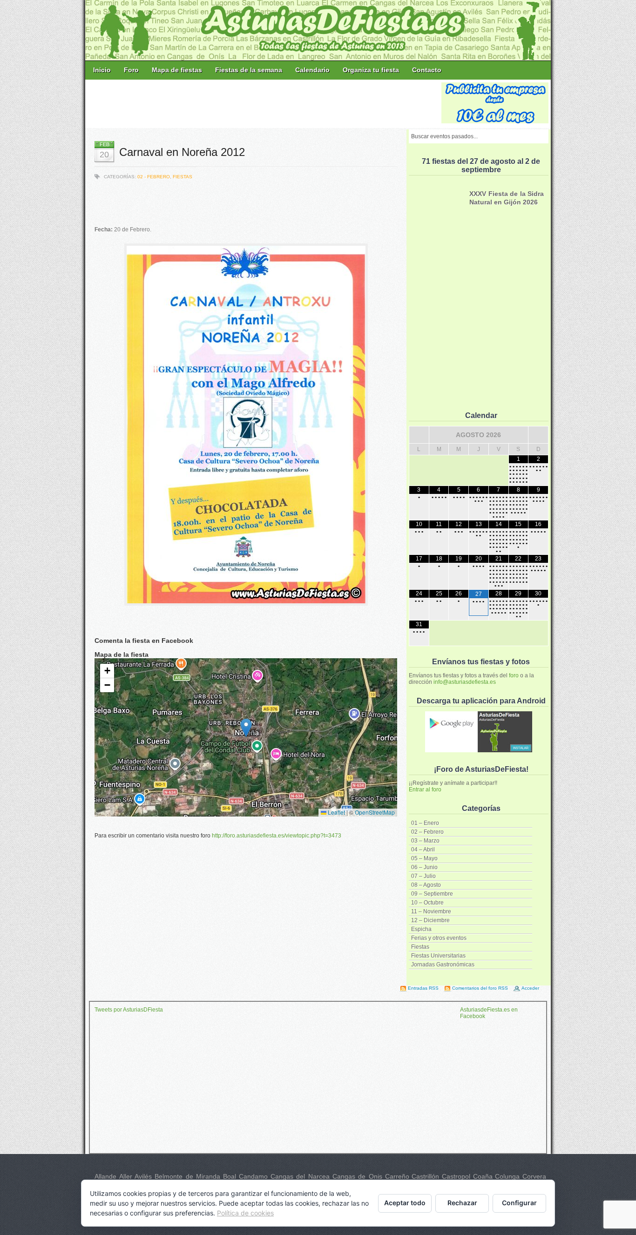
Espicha (421, 929)
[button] (246, 727)
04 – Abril (423, 849)
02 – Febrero (427, 832)
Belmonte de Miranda (187, 1176)
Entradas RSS (423, 988)
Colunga (507, 1176)
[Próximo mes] (538, 435)
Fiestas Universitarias (438, 955)
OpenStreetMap (375, 812)
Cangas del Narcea (300, 1176)
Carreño (397, 1176)
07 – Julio (423, 876)
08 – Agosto (426, 885)
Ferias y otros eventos (439, 938)
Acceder (530, 988)
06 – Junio (424, 867)
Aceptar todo (405, 1203)
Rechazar (462, 1203)
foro (514, 675)
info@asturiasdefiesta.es (464, 682)
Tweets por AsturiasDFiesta (129, 1009)
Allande (105, 1176)
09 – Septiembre (432, 894)
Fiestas (420, 947)
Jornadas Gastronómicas (442, 964)
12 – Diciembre (430, 920)
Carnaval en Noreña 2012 (182, 152)
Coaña (483, 1176)
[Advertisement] (264, 103)
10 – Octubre (427, 902)
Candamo (253, 1176)
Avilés (143, 1176)
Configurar (519, 1203)
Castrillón (425, 1176)
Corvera (534, 1176)
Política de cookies (245, 1213)
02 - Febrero (153, 176)
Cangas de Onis (357, 1176)
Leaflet (335, 812)
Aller (125, 1176)
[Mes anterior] (419, 435)
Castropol (456, 1176)
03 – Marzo (425, 840)
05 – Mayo (424, 858)
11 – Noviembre (431, 911)
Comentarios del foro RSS (480, 988)
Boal (229, 1176)
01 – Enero (425, 823)
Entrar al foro (425, 789)
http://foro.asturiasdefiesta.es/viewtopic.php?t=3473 (276, 835)
